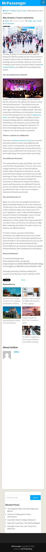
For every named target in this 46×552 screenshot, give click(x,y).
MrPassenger (14, 3)
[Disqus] (23, 397)
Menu (43, 2)
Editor (7, 21)
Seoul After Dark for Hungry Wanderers (21, 520)
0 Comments (9, 23)
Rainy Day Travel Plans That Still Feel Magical (23, 523)
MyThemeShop (26, 549)
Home (6, 11)
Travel (24, 11)
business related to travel (22, 140)
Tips (18, 11)
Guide (13, 11)
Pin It (23, 280)
